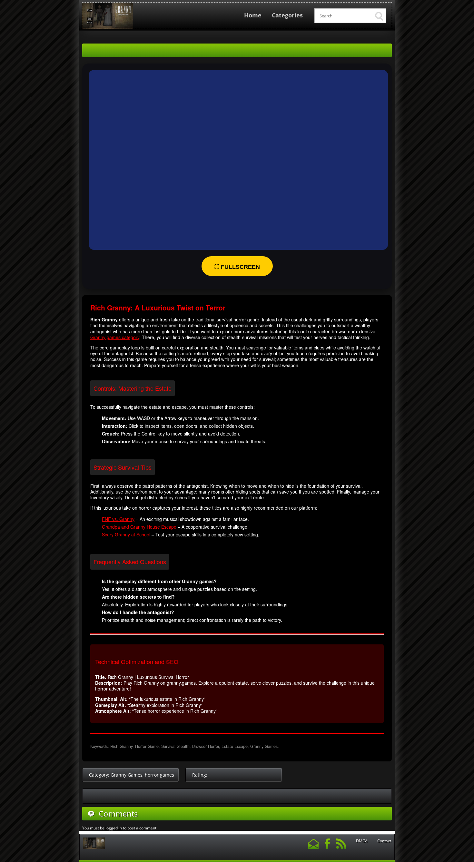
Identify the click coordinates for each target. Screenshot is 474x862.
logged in (113, 828)
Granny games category (114, 337)
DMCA (362, 841)
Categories (287, 15)
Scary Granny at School (126, 534)
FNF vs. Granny (118, 519)
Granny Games (127, 775)
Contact (384, 841)
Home (253, 15)
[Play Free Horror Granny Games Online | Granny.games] (107, 27)
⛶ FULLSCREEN (237, 267)
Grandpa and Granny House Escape (139, 527)
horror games (159, 775)
